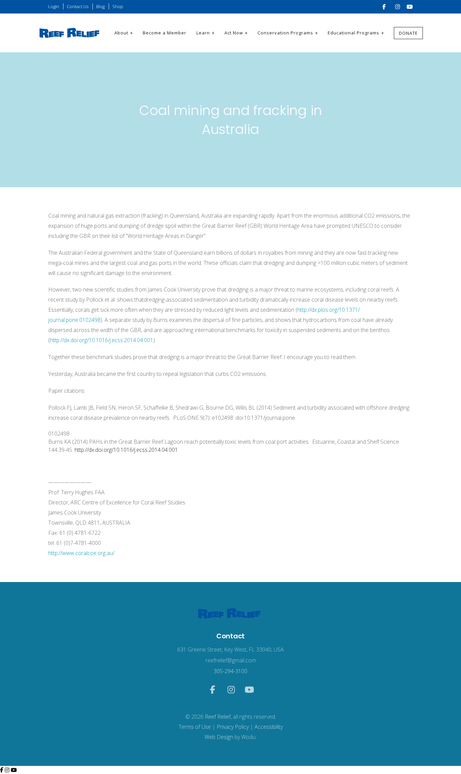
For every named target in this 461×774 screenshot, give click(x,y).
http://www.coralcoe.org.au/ (81, 553)
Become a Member (164, 33)
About (121, 33)
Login (53, 6)
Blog (100, 6)
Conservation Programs (285, 33)
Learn (203, 33)
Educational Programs (353, 33)
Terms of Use (195, 726)
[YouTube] (14, 770)
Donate (408, 33)
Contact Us (77, 6)
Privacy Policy (233, 726)
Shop (117, 6)
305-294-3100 (230, 671)
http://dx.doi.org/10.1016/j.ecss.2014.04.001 (101, 340)
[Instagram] (8, 770)
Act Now (233, 33)
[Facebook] (2, 770)
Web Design (219, 737)
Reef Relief (218, 716)
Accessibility (268, 726)
